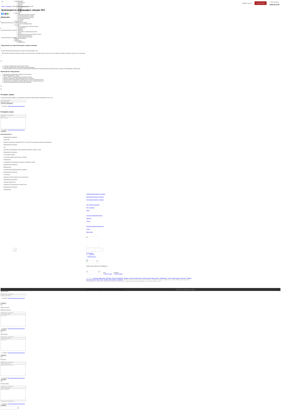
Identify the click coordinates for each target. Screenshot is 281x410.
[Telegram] (3, 14)
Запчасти (88, 218)
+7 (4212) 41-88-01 (118, 274)
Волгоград (112, 280)
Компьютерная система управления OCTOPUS (29, 34)
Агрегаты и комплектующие (25, 23)
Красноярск (155, 278)
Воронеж (102, 278)
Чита (169, 278)
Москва (108, 278)
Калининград (91, 280)
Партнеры (20, 3)
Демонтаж (20, 29)
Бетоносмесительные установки (26, 15)
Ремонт (19, 32)
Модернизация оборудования (25, 36)
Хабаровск (163, 278)
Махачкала (175, 278)
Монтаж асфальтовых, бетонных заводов (28, 26)
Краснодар (146, 278)
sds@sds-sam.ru (91, 256)
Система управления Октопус (94, 215)
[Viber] (5, 14)
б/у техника (20, 19)
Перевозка (20, 30)
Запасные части (19, 21)
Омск (101, 280)
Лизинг (17, 39)
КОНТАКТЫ (18, 40)
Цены (87, 210)
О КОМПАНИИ (19, 1)
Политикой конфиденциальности (16, 106)
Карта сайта (89, 232)
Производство (21, 2)
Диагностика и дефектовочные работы (27, 31)
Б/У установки (90, 207)
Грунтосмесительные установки (26, 17)
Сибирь (188, 278)
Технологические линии (24, 18)
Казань (126, 278)
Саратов (120, 280)
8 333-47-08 (274, 4)
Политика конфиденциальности (95, 226)
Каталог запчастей (22, 22)
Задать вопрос (89, 253)
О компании (8, 6)
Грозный (183, 278)
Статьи (88, 229)
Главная (3, 6)
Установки (17, 13)
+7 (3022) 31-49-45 (107, 274)
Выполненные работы (20, 38)
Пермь (106, 280)
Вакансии (20, 7)
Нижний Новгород (135, 278)
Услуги (88, 221)
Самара (95, 278)
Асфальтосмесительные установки (26, 14)
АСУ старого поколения (92, 205)
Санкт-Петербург (117, 278)
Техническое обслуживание (25, 35)
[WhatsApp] (7, 14)
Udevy (193, 289)
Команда (20, 5)
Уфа (97, 280)
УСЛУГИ (17, 25)
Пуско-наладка (21, 27)
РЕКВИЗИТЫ (21, 42)
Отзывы (20, 11)
